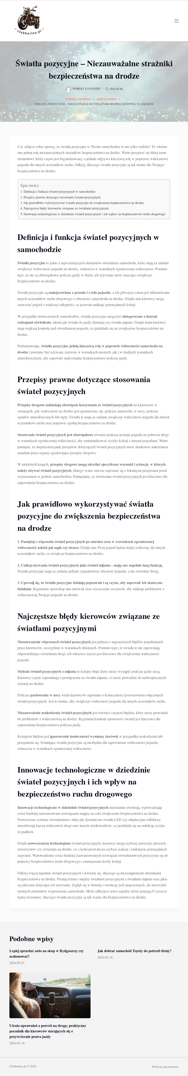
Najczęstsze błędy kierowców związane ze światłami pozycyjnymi (66, 208)
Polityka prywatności (165, 1067)
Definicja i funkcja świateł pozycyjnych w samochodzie (59, 191)
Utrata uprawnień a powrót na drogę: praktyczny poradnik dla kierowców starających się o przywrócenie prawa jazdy (47, 1031)
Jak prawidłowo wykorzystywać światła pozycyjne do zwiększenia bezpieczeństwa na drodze (84, 202)
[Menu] (176, 21)
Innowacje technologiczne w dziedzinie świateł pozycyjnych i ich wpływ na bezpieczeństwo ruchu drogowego (94, 214)
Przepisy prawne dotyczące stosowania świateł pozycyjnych (62, 197)
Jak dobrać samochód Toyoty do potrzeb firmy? (134, 950)
